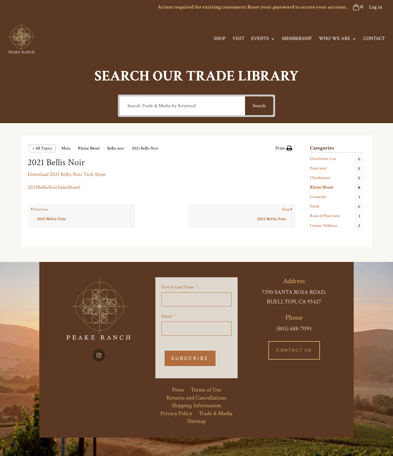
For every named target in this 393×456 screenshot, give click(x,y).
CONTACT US (294, 350)
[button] (283, 148)
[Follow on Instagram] (99, 355)
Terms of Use (206, 389)
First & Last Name (177, 287)
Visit (238, 38)
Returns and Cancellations (196, 396)
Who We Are (334, 38)
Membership (297, 38)
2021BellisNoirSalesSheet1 (54, 187)
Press (178, 389)
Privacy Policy (176, 412)
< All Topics (42, 148)
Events (260, 38)
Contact (374, 38)
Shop (220, 38)
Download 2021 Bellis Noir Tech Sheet (67, 174)
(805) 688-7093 (294, 329)
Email (166, 316)
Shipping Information (196, 404)
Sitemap (196, 420)
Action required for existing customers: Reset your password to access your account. (252, 7)
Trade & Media (215, 412)
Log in (375, 7)
